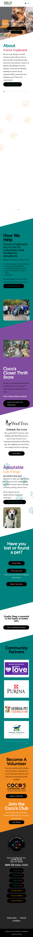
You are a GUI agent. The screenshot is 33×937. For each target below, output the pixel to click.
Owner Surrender (16, 584)
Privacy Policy (12, 918)
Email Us (16, 870)
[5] (16, 738)
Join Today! (16, 822)
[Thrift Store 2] (16, 357)
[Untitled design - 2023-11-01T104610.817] (16, 320)
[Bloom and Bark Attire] (16, 677)
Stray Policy (16, 563)
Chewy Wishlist (16, 901)
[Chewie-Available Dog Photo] (12, 527)
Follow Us (16, 875)
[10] (16, 718)
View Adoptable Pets (14, 502)
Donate (16, 32)
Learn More (16, 453)
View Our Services (13, 286)
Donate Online (16, 891)
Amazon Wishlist (16, 896)
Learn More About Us (16, 28)
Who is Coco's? (12, 84)
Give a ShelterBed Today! (16, 627)
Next (26, 743)
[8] (16, 697)
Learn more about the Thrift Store (15, 403)
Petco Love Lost (16, 571)
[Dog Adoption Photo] (16, 91)
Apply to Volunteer (16, 796)
